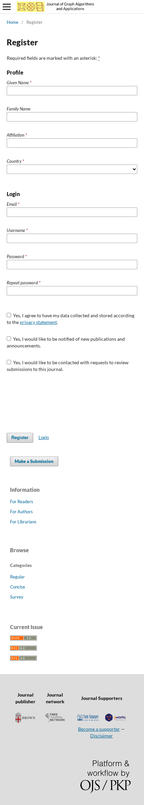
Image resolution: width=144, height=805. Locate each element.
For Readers (21, 501)
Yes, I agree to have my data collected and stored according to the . (71, 319)
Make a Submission (34, 461)
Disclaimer (101, 736)
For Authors (21, 511)
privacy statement (38, 322)
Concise (17, 586)
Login (44, 437)
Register (19, 437)
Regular (17, 576)
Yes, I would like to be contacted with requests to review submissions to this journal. (68, 366)
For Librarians (23, 521)
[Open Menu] (6, 6)
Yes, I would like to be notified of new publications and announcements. (66, 342)
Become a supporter (99, 729)
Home (12, 22)
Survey (16, 597)
